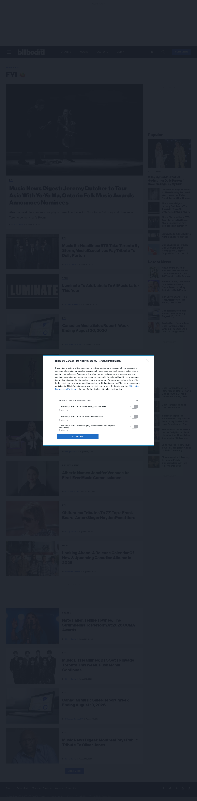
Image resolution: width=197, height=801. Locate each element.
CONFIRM (77, 436)
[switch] (134, 407)
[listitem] (98, 400)
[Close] (148, 361)
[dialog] (98, 400)
